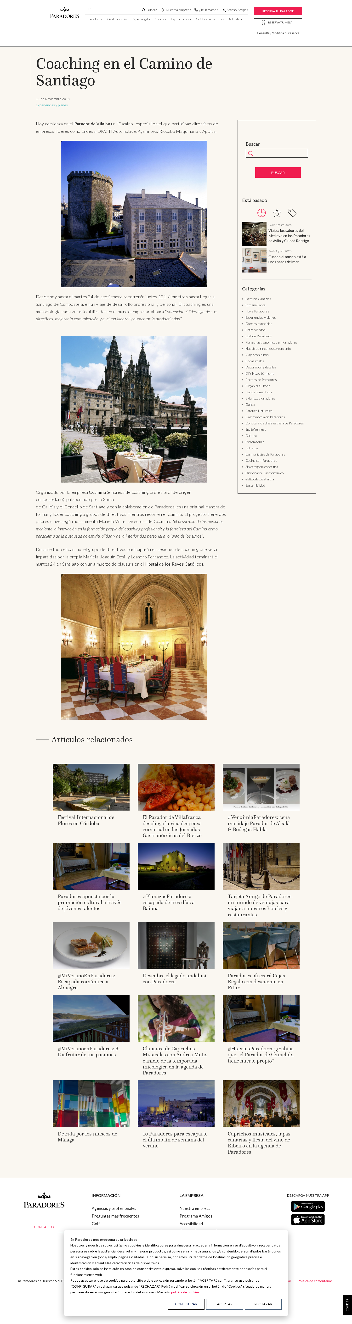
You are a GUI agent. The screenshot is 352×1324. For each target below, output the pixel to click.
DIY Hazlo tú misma (259, 373)
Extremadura (254, 442)
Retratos (251, 448)
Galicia (250, 404)
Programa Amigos (196, 1215)
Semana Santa (255, 305)
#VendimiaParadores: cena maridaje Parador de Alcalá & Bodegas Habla (259, 823)
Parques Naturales (259, 411)
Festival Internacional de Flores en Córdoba (86, 820)
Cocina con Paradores (261, 460)
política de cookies (185, 1292)
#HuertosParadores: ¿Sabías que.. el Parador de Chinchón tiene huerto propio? (261, 1054)
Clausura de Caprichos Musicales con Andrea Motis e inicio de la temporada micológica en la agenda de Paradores (175, 1060)
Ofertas (160, 19)
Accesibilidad (191, 1223)
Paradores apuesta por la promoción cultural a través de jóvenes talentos (89, 902)
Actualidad (236, 19)
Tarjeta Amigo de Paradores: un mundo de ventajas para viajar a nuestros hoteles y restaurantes (260, 905)
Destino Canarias (258, 299)
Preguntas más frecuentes (115, 1215)
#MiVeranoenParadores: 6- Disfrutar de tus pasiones (89, 1051)
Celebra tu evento (209, 19)
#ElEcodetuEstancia (259, 479)
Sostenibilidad (255, 485)
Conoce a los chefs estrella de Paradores (274, 423)
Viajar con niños (257, 355)
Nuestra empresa (195, 1208)
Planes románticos (258, 392)
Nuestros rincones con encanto (268, 348)
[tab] (261, 213)
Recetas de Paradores (261, 380)
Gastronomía (117, 19)
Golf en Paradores (258, 336)
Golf (96, 1223)
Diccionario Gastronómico (264, 473)
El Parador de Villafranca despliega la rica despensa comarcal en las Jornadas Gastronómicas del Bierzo (172, 826)
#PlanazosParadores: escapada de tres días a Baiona (169, 902)
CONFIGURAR (186, 1304)
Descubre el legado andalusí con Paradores (174, 978)
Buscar (253, 144)
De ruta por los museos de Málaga (87, 1136)
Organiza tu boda (257, 386)
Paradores (94, 19)
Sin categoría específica (261, 467)
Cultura (251, 436)
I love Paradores (257, 311)
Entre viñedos (255, 330)
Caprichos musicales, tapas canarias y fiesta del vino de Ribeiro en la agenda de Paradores (259, 1142)
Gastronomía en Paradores (265, 417)
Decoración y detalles (260, 367)
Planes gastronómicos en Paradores (271, 342)
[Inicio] (64, 10)
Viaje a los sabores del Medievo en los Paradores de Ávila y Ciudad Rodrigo (289, 235)
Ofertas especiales (258, 324)
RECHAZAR (263, 1304)
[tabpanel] (277, 248)
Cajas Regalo (140, 19)
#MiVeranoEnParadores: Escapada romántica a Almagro (86, 981)
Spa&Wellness (255, 429)
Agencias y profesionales (114, 1208)
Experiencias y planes (52, 105)
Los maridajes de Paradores (265, 454)
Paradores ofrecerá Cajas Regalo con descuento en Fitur (256, 981)
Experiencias (180, 19)
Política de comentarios (315, 1281)
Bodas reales (254, 361)
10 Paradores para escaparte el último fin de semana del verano (175, 1139)
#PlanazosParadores (260, 398)
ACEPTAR (225, 1304)
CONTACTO (44, 1227)
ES (90, 9)
